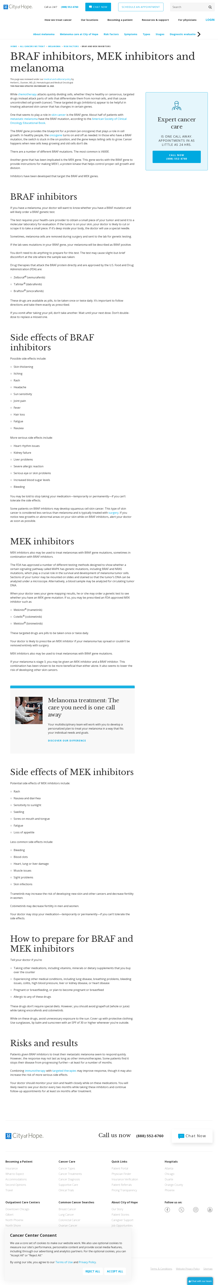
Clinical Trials (66, 1190)
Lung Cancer (66, 1214)
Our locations (89, 19)
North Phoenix (14, 1220)
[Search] (192, 7)
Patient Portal (120, 1168)
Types (146, 34)
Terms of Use (64, 1262)
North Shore (13, 1225)
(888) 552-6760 (69, 7)
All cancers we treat (32, 46)
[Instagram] (195, 1209)
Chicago (169, 1174)
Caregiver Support (122, 1220)
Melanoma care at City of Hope (79, 34)
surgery (113, 513)
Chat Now (195, 1135)
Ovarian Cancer (68, 1225)
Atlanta (169, 1168)
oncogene (55, 135)
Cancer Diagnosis (69, 1179)
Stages (160, 34)
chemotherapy (27, 94)
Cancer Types (67, 1168)
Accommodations (16, 1179)
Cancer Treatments (70, 1174)
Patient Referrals (122, 1185)
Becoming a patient (120, 19)
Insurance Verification (125, 1179)
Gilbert (9, 1214)
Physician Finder (121, 1174)
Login (210, 20)
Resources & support (155, 19)
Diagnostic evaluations (184, 34)
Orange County (174, 1185)
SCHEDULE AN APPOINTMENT (141, 7)
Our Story (117, 1209)
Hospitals (171, 1161)
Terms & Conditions (161, 1268)
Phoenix (170, 1190)
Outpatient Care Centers (22, 1202)
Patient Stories (120, 1214)
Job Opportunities (122, 1225)
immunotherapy (35, 1071)
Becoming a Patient (19, 1161)
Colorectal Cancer (69, 1220)
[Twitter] (181, 1209)
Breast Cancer (67, 1209)
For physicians (187, 19)
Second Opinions (15, 1185)
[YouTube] (210, 1209)
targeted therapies (64, 1071)
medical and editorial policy (57, 79)
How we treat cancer (58, 19)
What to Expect (14, 1174)
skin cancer (58, 115)
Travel (9, 1190)
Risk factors (111, 34)
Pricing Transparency (124, 1190)
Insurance (11, 1168)
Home (14, 46)
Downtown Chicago (17, 1209)
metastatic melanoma (24, 119)
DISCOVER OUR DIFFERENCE (67, 740)
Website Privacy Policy (188, 1268)
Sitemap (208, 1268)
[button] (210, 7)
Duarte (169, 1179)
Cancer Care (67, 1161)
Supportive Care (68, 1185)
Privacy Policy (87, 1262)
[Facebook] (167, 1209)
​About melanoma (43, 34)
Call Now (176, 156)
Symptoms (130, 34)
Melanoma (54, 46)
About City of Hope (125, 1202)
